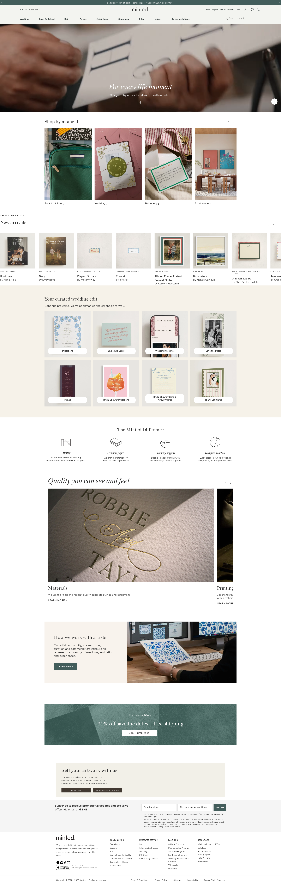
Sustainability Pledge (119, 861)
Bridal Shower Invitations (116, 400)
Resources (203, 840)
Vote (238, 10)
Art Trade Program (176, 851)
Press (112, 851)
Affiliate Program (176, 844)
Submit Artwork (227, 10)
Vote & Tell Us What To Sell (107, 790)
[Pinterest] (61, 862)
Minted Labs (115, 865)
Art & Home (202, 203)
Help (141, 844)
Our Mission (115, 844)
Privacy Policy (161, 880)
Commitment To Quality (120, 854)
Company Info (117, 840)
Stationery (151, 203)
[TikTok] (65, 862)
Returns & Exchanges (148, 847)
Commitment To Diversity (121, 858)
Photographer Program (179, 847)
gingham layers (241, 278)
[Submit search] (226, 18)
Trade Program (211, 10)
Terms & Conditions (139, 880)
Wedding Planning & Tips (209, 844)
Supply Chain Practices (214, 880)
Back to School (53, 203)
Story (42, 276)
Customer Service (148, 840)
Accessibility (192, 880)
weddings (34, 10)
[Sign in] (246, 9)
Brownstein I (200, 276)
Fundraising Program (177, 854)
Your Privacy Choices (148, 858)
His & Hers (6, 276)
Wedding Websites (164, 351)
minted (23, 10)
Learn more (57, 600)
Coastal (120, 276)
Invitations (67, 351)
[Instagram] (68, 862)
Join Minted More (139, 733)
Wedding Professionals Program (178, 860)
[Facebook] (58, 862)
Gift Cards (143, 854)
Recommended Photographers (204, 853)
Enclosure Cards (116, 351)
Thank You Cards (213, 400)
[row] (140, 68)
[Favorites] (252, 9)
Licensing (172, 868)
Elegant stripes (86, 276)
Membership (203, 861)
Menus (67, 400)
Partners (173, 840)
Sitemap (177, 880)
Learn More (76, 790)
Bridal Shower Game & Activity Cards (164, 398)
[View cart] (258, 9)
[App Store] (63, 868)
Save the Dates (213, 351)
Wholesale (173, 864)
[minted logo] (140, 9)
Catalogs (202, 847)
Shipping (143, 851)
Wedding (100, 203)
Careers (113, 847)
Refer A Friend (204, 857)
